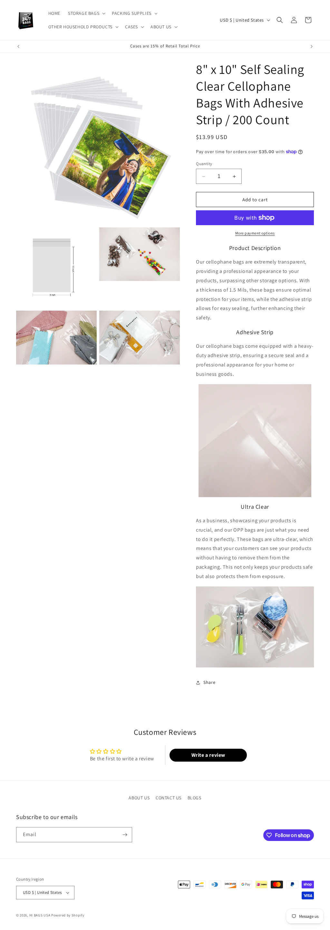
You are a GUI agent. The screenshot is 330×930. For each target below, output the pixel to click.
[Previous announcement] (18, 46)
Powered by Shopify (67, 915)
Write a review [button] (208, 755)
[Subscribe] (125, 834)
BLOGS (194, 798)
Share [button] (209, 682)
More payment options (255, 233)
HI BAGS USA (40, 915)
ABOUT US (139, 798)
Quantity (204, 163)
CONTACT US (168, 798)
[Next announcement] (312, 46)
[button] (86, 13)
